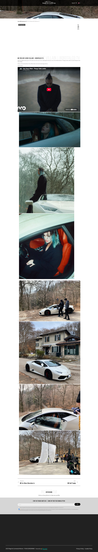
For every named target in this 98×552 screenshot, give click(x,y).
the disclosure (28, 507)
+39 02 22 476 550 (42, 521)
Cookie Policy (88, 548)
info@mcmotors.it (43, 526)
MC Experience (23, 21)
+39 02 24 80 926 (41, 522)
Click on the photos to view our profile (49, 495)
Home (19, 21)
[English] (79, 3)
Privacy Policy (80, 548)
